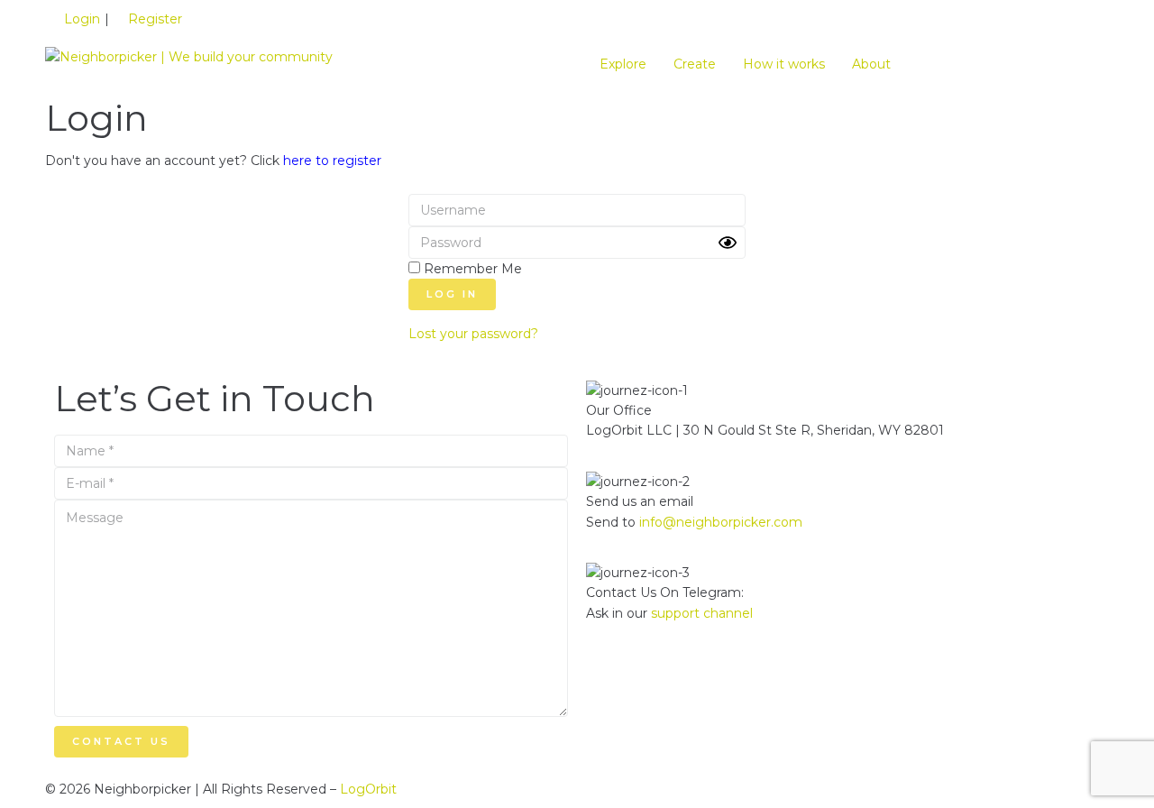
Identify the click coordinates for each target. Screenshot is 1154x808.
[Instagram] (754, 676)
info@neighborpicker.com (720, 522)
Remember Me (471, 269)
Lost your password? (473, 334)
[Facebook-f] (705, 676)
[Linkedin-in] (608, 676)
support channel (702, 613)
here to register (332, 160)
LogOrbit (368, 789)
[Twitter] (657, 676)
